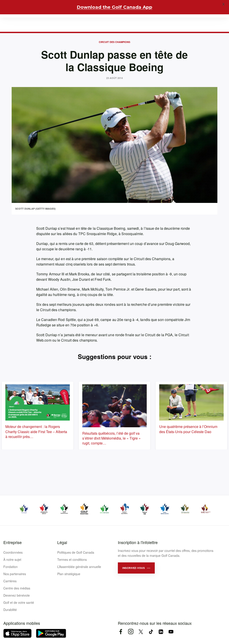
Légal (62, 542)
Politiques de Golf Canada (75, 552)
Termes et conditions (72, 559)
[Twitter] (141, 631)
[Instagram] (131, 631)
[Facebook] (120, 631)
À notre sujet (12, 559)
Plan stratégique (68, 574)
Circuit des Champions (114, 42)
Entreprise (12, 542)
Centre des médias (16, 588)
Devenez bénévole (16, 595)
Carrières (10, 581)
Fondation (10, 566)
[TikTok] (151, 631)
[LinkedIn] (161, 631)
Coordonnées (13, 552)
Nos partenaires (14, 574)
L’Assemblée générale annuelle (79, 566)
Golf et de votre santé (18, 602)
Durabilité (10, 609)
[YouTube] (171, 631)
